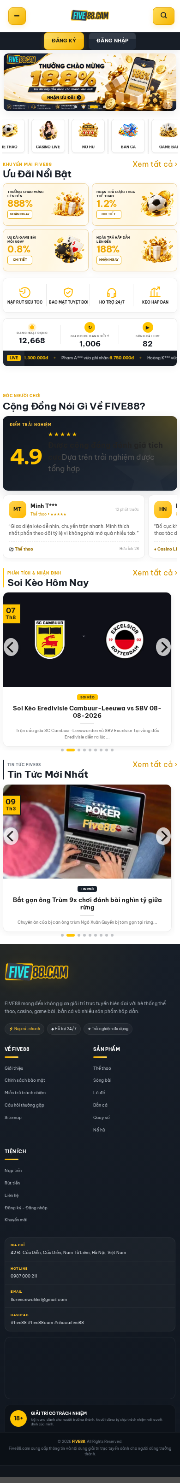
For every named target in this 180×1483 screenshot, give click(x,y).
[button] (17, 16)
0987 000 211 (24, 1275)
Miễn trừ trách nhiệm (25, 1093)
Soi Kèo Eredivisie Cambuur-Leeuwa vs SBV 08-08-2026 (87, 712)
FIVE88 (78, 1441)
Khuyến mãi (16, 1220)
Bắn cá (100, 1105)
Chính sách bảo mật (25, 1080)
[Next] (163, 647)
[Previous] (11, 647)
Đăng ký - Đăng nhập (26, 1207)
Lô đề (99, 1093)
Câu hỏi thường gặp (24, 1105)
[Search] (163, 16)
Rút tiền (12, 1183)
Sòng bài (102, 1080)
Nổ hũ (99, 1129)
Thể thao (102, 1068)
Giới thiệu (14, 1068)
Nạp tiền (13, 1170)
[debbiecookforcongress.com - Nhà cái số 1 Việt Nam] (90, 16)
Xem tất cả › (154, 164)
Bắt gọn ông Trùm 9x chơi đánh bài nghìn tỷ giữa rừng (87, 903)
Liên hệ (11, 1195)
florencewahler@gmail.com (39, 1299)
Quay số (101, 1117)
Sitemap (13, 1117)
